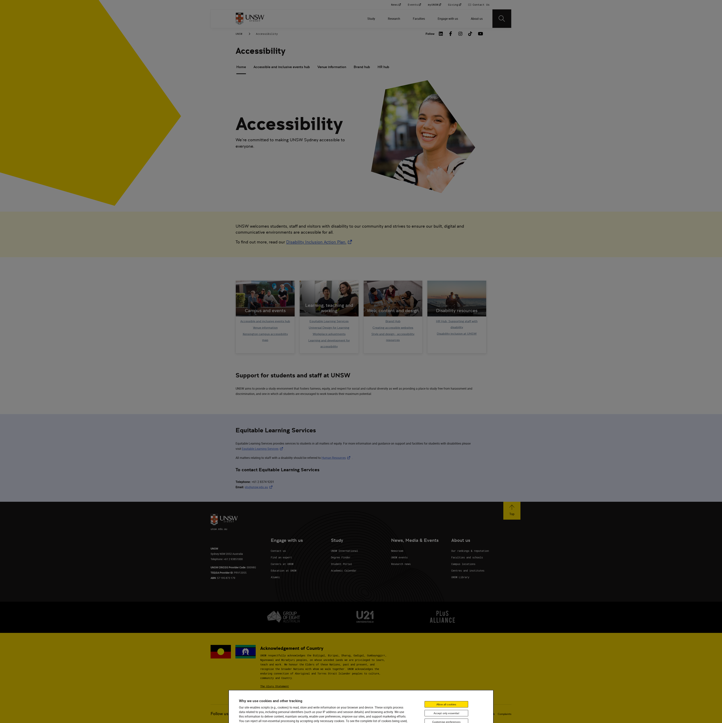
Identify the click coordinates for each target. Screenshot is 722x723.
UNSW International (344, 551)
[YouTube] (480, 34)
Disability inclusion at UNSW (457, 333)
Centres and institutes (467, 570)
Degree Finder (340, 557)
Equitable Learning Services (329, 321)
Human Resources (337, 458)
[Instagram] (460, 34)
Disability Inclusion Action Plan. (319, 242)
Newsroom (397, 551)
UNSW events (399, 557)
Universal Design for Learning (329, 327)
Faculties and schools (467, 557)
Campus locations (463, 564)
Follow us (219, 713)
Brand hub (362, 67)
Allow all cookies (446, 704)
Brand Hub (392, 321)
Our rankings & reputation (470, 551)
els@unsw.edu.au (259, 487)
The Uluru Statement (274, 686)
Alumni (275, 577)
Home (241, 67)
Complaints (504, 713)
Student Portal (341, 564)
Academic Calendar (343, 570)
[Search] (501, 18)
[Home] (250, 19)
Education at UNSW (283, 570)
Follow (430, 34)
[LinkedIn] (441, 34)
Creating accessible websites (392, 327)
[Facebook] (451, 34)
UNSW (239, 34)
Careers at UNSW (282, 564)
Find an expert (281, 557)
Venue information (331, 67)
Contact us (278, 551)
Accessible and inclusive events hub (281, 67)
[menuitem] (371, 18)
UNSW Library (460, 577)
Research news (401, 564)
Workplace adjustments (329, 334)
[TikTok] (470, 34)
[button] (511, 511)
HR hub (383, 67)
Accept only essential (446, 713)
